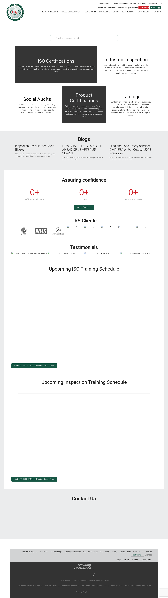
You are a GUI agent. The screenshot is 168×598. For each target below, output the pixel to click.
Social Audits (125, 552)
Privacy (101, 586)
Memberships (56, 552)
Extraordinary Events (143, 586)
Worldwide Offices (155, 4)
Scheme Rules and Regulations (45, 586)
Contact (157, 11)
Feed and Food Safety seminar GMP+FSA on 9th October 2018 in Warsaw (130, 149)
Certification (144, 11)
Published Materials (24, 586)
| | (64, 586)
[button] (71, 11)
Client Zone (146, 560)
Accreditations (42, 552)
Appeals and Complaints (80, 586)
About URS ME (28, 552)
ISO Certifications (90, 552)
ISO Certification (50, 11)
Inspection (104, 552)
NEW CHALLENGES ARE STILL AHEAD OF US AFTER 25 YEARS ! (83, 149)
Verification (138, 552)
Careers (135, 560)
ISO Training (128, 11)
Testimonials (137, 555)
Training (94, 586)
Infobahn (105, 580)
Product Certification (109, 11)
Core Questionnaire (73, 552)
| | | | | (84, 586)
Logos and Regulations (114, 586)
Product (148, 552)
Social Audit (90, 11)
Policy (126, 586)
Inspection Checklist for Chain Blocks (34, 147)
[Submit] (53, 38)
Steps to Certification (84, 592)
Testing (114, 552)
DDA (132, 586)
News (126, 560)
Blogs (119, 560)
